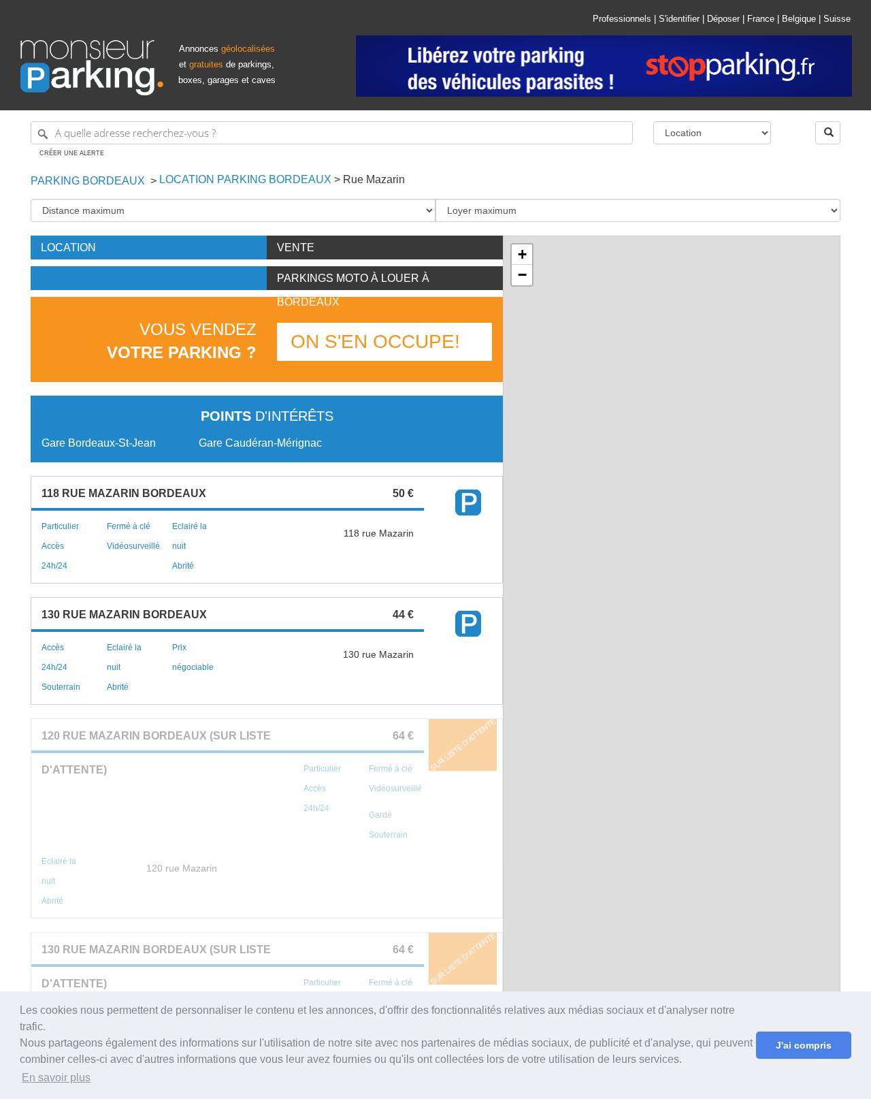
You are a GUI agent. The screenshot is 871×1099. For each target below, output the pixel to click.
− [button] (522, 274)
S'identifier (679, 19)
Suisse (837, 19)
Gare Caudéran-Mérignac (260, 443)
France (760, 19)
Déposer (723, 19)
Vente (295, 247)
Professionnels (622, 19)
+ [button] (522, 254)
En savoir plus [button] (56, 1077)
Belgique (799, 19)
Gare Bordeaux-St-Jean (99, 443)
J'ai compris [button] (804, 1045)
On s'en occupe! (375, 341)
